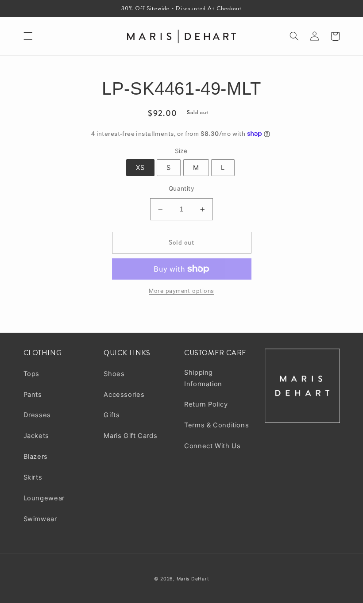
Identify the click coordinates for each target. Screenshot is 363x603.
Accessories (124, 395)
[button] (28, 36)
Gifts (112, 415)
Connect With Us (212, 446)
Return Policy (206, 404)
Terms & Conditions (216, 425)
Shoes (114, 374)
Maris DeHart (193, 579)
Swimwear (40, 519)
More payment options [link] (181, 291)
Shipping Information (203, 378)
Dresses (37, 415)
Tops (31, 374)
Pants (32, 395)
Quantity (181, 188)
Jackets (36, 436)
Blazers (35, 457)
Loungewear (44, 498)
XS (140, 168)
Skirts (32, 477)
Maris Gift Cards (130, 436)
